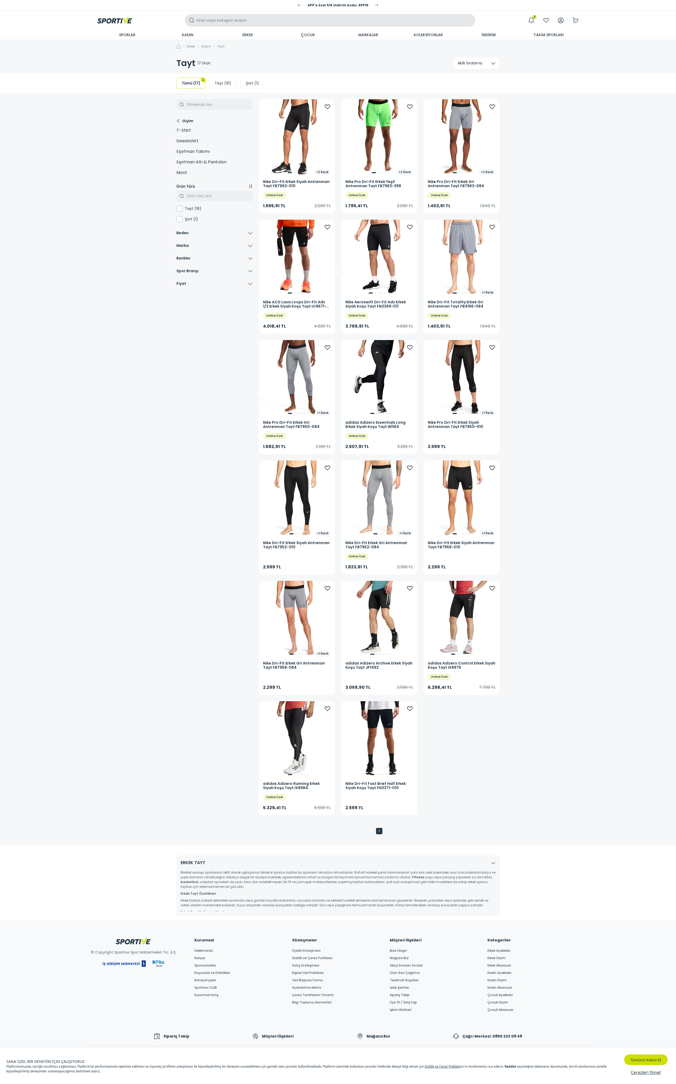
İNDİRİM (489, 34)
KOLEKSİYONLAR (428, 34)
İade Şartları (399, 988)
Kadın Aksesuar (499, 988)
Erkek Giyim (496, 958)
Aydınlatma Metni (306, 988)
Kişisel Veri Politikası (308, 973)
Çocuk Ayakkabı (500, 995)
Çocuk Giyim (497, 1002)
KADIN (187, 34)
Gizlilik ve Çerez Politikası (312, 958)
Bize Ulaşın (398, 951)
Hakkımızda (203, 951)
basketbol (189, 882)
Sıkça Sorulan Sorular (406, 965)
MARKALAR (368, 34)
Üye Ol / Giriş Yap (403, 1002)
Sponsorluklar (205, 965)
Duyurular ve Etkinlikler (212, 973)
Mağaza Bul (399, 958)
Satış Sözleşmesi (305, 965)
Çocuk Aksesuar (500, 1010)
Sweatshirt (187, 141)
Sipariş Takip (400, 995)
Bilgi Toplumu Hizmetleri (312, 1002)
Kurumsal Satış (206, 995)
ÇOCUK (308, 34)
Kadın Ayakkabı (499, 973)
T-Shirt (183, 130)
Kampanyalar (205, 980)
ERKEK (247, 34)
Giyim (187, 121)
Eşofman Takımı (193, 151)
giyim (206, 46)
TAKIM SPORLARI (549, 34)
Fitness (418, 877)
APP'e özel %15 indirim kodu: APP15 (338, 5)
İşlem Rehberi (400, 1010)
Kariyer (199, 958)
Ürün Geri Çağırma (405, 973)
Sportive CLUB (205, 988)
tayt (221, 46)
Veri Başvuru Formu (307, 980)
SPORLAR (127, 34)
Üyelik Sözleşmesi (306, 951)
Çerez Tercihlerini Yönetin (313, 995)
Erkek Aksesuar (499, 965)
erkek (191, 46)
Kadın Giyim (497, 980)
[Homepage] (114, 20)
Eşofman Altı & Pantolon (201, 162)
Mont (181, 172)
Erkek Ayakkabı (498, 951)
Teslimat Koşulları (404, 980)
